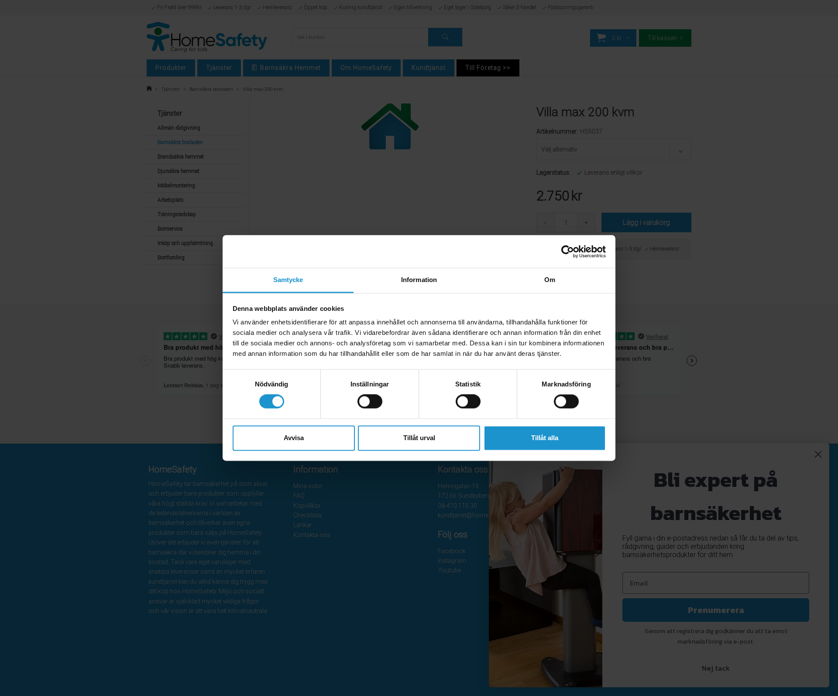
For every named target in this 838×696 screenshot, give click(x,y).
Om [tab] (549, 279)
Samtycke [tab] (288, 279)
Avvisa (294, 437)
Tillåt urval (419, 437)
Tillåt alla (544, 437)
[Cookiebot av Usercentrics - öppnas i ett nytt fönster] (567, 251)
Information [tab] (419, 279)
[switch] (369, 402)
